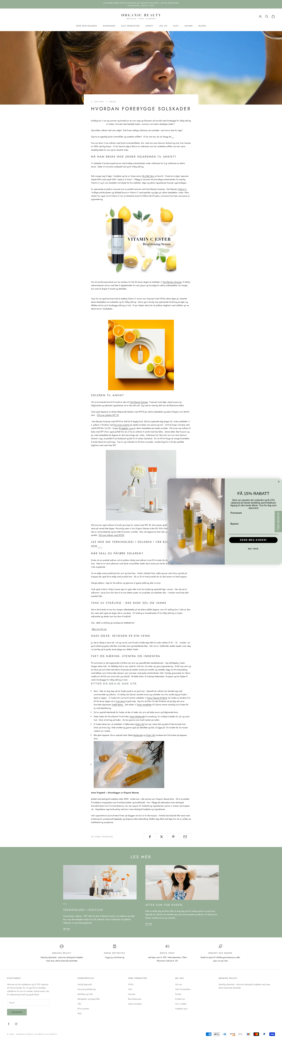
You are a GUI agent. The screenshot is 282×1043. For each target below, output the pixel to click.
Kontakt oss (180, 998)
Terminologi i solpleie (83, 910)
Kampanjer (109, 26)
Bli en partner (83, 1008)
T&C (79, 1003)
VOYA (130, 984)
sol (65, 904)
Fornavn (236, 513)
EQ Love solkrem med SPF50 (111, 535)
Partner (178, 994)
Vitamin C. (182, 189)
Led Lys (163, 26)
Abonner (16, 1012)
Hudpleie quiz (181, 1008)
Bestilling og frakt (85, 994)
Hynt (130, 989)
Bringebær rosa (126, 428)
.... (99, 546)
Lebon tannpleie (135, 1003)
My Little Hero (148, 176)
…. (173, 136)
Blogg (202, 26)
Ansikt (149, 26)
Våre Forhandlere (182, 989)
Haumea (131, 994)
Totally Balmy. (117, 704)
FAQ (79, 1013)
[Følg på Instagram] (16, 1023)
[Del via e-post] (185, 836)
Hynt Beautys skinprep (172, 282)
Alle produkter (130, 26)
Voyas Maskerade (137, 716)
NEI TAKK (253, 549)
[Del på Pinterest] (173, 836)
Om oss (178, 984)
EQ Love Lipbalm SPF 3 (107, 415)
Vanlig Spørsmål (85, 984)
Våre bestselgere (86, 26)
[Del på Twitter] (161, 836)
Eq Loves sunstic (121, 424)
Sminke (189, 26)
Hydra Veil (139, 724)
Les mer (66, 928)
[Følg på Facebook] (8, 1023)
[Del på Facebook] (150, 836)
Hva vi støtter (180, 1003)
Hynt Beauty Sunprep (139, 402)
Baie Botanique (134, 998)
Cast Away (120, 701)
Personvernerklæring (87, 989)
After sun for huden (164, 905)
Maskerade (138, 735)
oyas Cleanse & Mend (157, 697)
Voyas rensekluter (144, 704)
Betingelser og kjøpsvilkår (89, 998)
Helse (112, 101)
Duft (176, 26)
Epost (235, 524)
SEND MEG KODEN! (253, 540)
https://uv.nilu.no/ (99, 629)
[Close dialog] (279, 481)
